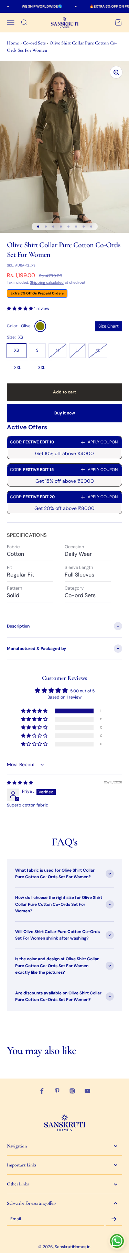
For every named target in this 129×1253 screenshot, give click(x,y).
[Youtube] (87, 1091)
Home (13, 43)
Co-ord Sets (35, 43)
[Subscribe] (114, 1219)
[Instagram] (72, 1091)
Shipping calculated (47, 282)
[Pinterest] (57, 1091)
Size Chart (108, 326)
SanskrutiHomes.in (72, 1247)
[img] (20, 782)
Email (15, 1219)
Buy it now (64, 413)
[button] (20, 308)
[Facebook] (42, 1091)
